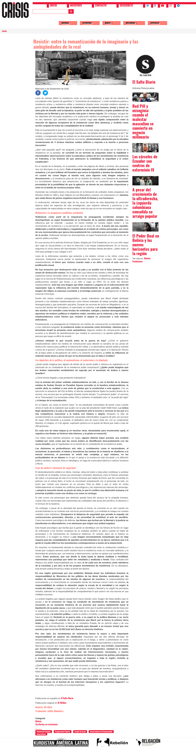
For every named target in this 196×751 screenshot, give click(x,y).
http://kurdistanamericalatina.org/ (62, 743)
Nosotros (76, 5)
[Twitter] (45, 92)
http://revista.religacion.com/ (149, 743)
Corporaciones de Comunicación (101, 731)
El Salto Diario (67, 698)
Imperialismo (41, 734)
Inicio (53, 5)
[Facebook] (38, 92)
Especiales (154, 23)
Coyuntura (87, 23)
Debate (108, 23)
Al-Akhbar (62, 702)
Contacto (101, 5)
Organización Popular (62, 731)
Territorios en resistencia (46, 724)
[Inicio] (16, 10)
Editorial (65, 23)
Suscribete (126, 5)
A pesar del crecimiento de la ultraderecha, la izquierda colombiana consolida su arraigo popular (145, 203)
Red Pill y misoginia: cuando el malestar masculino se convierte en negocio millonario (143, 121)
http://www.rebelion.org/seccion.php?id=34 (113, 743)
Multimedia (131, 23)
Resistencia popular (44, 731)
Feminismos (137, 261)
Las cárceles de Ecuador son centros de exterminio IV (144, 163)
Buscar (71, 11)
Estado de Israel (80, 731)
